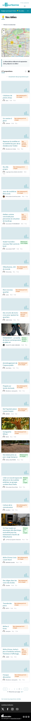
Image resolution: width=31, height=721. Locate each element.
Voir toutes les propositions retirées (11, 699)
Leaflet (12, 56)
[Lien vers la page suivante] (26, 689)
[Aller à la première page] (11, 4)
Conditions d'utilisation (7, 705)
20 (21, 692)
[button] (20, 46)
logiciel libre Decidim (16, 718)
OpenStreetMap (19, 56)
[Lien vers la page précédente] (5, 689)
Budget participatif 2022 (8, 11)
